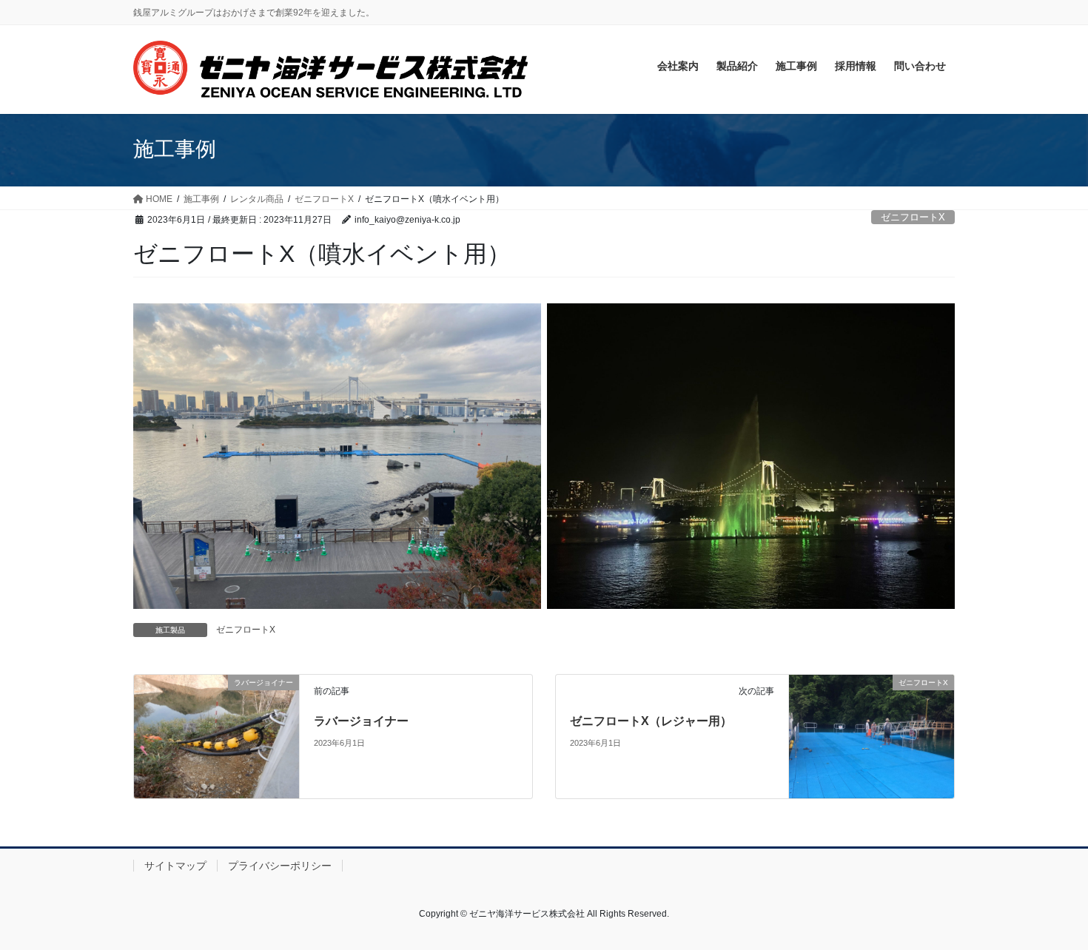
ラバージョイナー (361, 721)
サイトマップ (175, 866)
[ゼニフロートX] (871, 736)
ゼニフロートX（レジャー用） (651, 721)
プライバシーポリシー (280, 866)
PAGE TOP (1049, 908)
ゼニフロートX (913, 217)
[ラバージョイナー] (216, 736)
